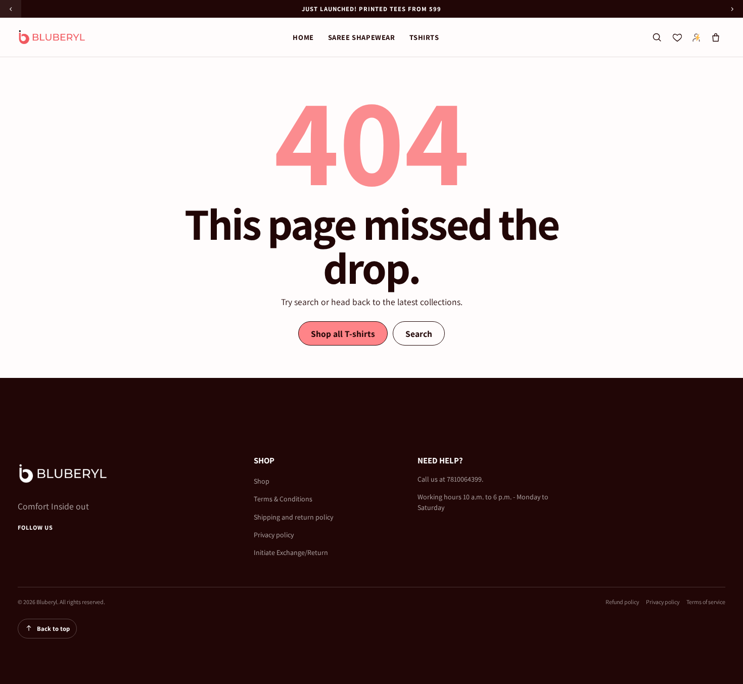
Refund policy (622, 602)
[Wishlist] (677, 37)
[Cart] (715, 37)
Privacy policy (274, 534)
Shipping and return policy (293, 517)
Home (303, 37)
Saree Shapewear (361, 37)
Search (418, 333)
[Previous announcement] (10, 9)
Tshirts (424, 37)
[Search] (656, 37)
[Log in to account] (696, 37)
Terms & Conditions (283, 498)
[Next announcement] (732, 9)
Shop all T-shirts (343, 333)
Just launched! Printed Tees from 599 (372, 9)
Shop (261, 481)
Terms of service (705, 602)
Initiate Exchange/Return (291, 552)
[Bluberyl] (52, 37)
